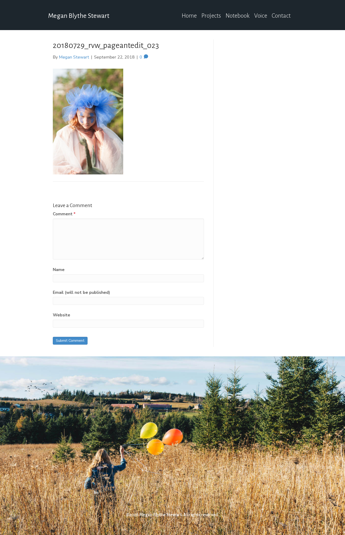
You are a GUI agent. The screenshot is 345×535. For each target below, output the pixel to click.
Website (61, 315)
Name (59, 269)
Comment (64, 214)
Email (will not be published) (81, 292)
